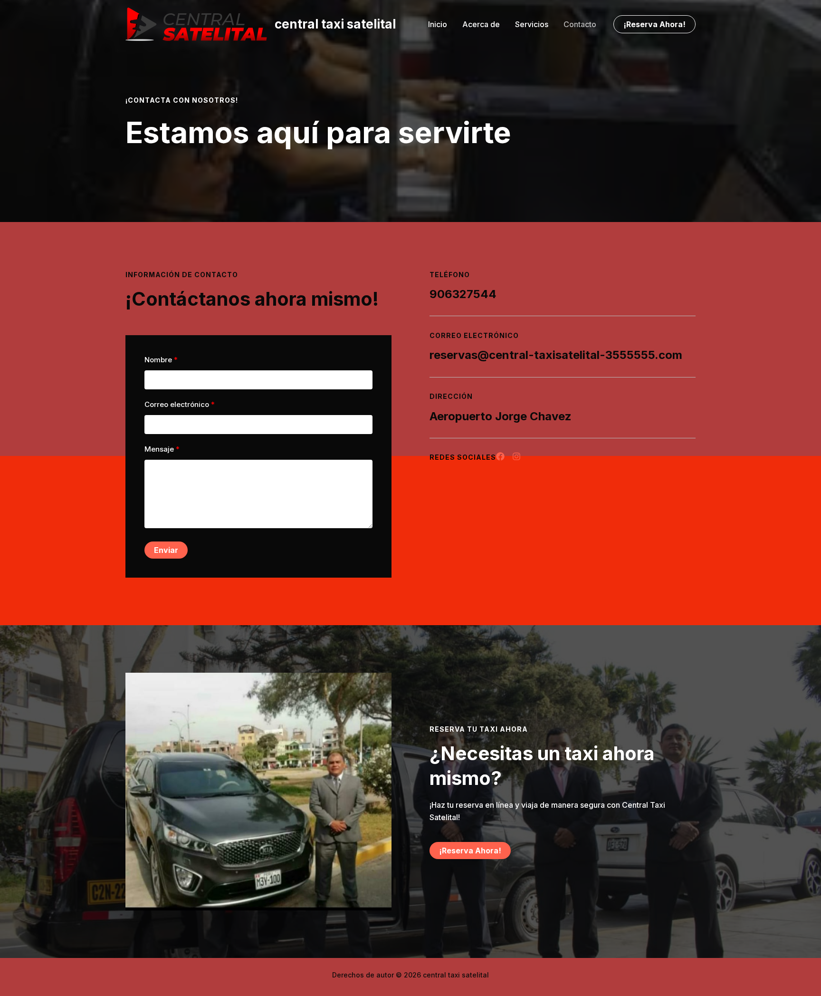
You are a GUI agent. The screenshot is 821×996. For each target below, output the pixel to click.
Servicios (531, 24)
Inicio (437, 24)
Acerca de (481, 24)
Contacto (579, 24)
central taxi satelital (335, 24)
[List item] (500, 456)
